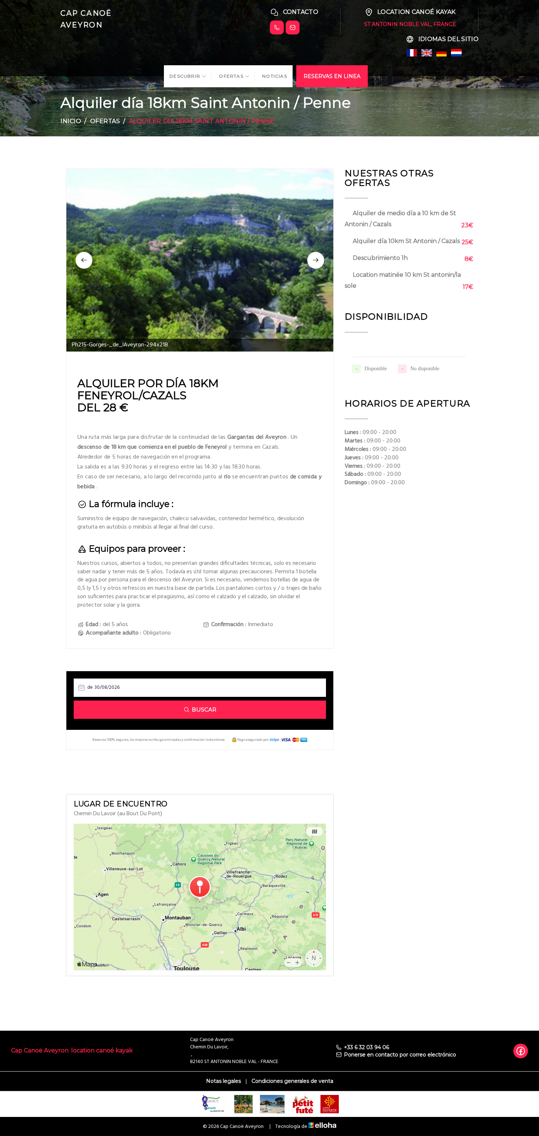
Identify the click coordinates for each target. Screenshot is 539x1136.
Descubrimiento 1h (380, 257)
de (90, 687)
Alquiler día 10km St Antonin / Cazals (406, 241)
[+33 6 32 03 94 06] (277, 27)
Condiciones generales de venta (292, 1081)
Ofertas (232, 76)
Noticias (274, 76)
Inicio (70, 121)
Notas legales (223, 1081)
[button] (84, 260)
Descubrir (185, 76)
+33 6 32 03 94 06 (366, 1047)
